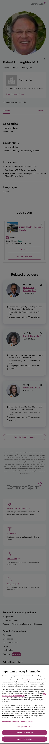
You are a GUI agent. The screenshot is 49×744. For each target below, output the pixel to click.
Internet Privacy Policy (10, 721)
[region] (24, 704)
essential (26, 680)
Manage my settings (24, 726)
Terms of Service (26, 721)
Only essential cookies (24, 733)
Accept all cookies (24, 739)
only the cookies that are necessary (24, 695)
